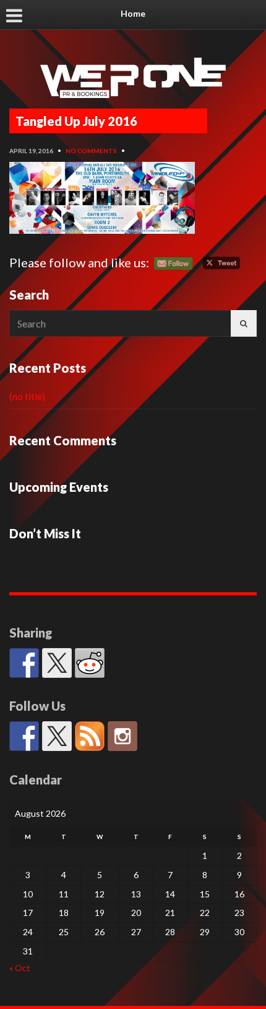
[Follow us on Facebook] (24, 736)
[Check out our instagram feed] (122, 736)
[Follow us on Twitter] (57, 736)
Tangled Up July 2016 (76, 120)
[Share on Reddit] (90, 663)
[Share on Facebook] (24, 663)
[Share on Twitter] (57, 663)
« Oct (19, 967)
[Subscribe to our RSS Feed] (90, 736)
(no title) (27, 396)
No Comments (91, 150)
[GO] (244, 323)
